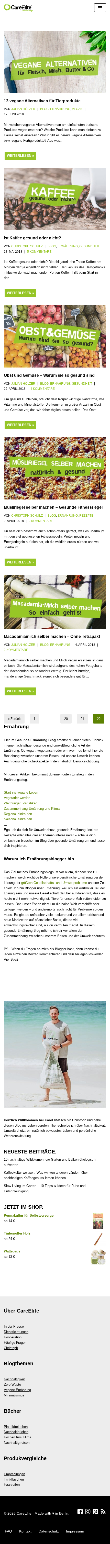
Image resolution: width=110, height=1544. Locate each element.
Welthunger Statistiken (20, 803)
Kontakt (25, 1531)
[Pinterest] (95, 1511)
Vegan (77, 108)
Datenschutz (49, 1531)
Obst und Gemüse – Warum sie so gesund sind (49, 375)
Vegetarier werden (17, 798)
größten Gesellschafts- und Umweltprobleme (54, 883)
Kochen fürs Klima (17, 1437)
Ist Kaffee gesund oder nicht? (32, 238)
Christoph (11, 1348)
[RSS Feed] (103, 1511)
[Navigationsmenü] (100, 7)
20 (66, 719)
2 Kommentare (41, 521)
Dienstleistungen (16, 1332)
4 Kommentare (42, 388)
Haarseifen (12, 1484)
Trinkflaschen (14, 1479)
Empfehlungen (14, 1474)
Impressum (75, 1531)
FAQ (8, 1531)
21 (82, 719)
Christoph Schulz (27, 246)
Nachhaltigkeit (14, 1379)
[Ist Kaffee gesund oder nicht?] (55, 199)
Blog (44, 108)
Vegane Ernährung (17, 1390)
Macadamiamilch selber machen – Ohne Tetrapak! (52, 636)
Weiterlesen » (19, 157)
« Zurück (14, 719)
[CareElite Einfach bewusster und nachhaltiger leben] (19, 8)
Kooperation (12, 1337)
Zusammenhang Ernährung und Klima (32, 808)
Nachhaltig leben (16, 1432)
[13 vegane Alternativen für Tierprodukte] (55, 62)
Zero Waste (12, 1384)
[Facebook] (80, 1511)
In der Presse (14, 1326)
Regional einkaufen (18, 814)
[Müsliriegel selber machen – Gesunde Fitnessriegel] (55, 468)
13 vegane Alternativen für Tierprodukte (42, 101)
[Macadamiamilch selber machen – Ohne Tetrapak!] (55, 602)
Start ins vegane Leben (21, 792)
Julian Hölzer (23, 108)
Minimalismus (14, 1395)
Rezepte (86, 515)
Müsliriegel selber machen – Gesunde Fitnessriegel (53, 507)
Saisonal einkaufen (18, 819)
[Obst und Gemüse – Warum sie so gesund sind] (55, 336)
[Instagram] (88, 1511)
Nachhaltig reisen (16, 1443)
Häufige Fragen (15, 1343)
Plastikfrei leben (16, 1427)
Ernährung (60, 108)
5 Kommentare (39, 251)
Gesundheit (89, 246)
